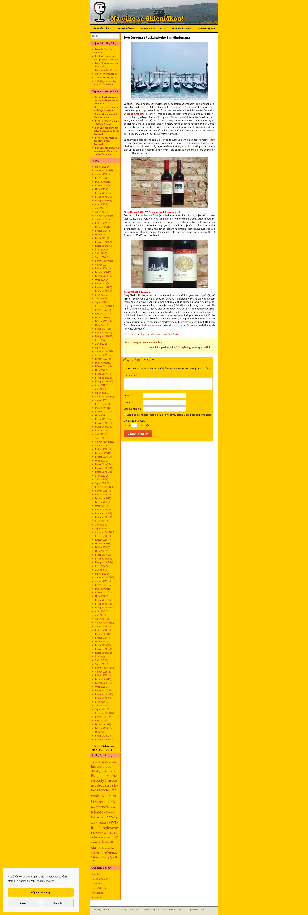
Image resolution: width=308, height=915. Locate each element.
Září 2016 (99, 615)
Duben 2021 (101, 407)
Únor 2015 (100, 686)
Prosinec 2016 (102, 603)
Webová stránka (132, 408)
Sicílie (113, 833)
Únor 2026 (100, 189)
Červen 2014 (101, 716)
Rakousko (105, 822)
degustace (105, 785)
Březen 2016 (101, 637)
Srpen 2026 (100, 166)
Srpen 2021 (100, 392)
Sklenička (100, 113)
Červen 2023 (101, 309)
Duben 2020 (101, 453)
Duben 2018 (101, 543)
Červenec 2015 (102, 667)
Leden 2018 (101, 554)
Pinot (107, 817)
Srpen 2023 (100, 302)
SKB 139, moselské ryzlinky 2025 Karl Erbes (106, 83)
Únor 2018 (100, 551)
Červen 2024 (101, 264)
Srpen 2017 (100, 573)
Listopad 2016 (102, 607)
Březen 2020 (101, 456)
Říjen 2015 (100, 656)
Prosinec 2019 (102, 468)
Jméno (128, 395)
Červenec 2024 (102, 260)
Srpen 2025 (100, 211)
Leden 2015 (101, 690)
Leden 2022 (101, 373)
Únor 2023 (100, 324)
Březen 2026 (101, 185)
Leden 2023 (101, 328)
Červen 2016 (101, 626)
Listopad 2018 (102, 517)
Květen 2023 (101, 313)
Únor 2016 (100, 641)
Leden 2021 (101, 419)
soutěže (110, 837)
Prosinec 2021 (102, 377)
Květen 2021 (101, 404)
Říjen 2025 (100, 204)
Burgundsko (100, 775)
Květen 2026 (101, 177)
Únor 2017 (100, 596)
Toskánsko (173, 334)
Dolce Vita (97, 883)
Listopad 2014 (102, 697)
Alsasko (104, 762)
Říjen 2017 (100, 566)
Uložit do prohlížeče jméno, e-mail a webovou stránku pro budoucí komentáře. (169, 414)
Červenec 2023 (102, 306)
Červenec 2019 (102, 486)
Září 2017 (99, 569)
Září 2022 (99, 343)
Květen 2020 (101, 449)
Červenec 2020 (102, 441)
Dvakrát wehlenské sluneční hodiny (106, 65)
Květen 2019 (101, 494)
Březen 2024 (101, 275)
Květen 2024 (101, 268)
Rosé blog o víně (100, 878)
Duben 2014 (101, 724)
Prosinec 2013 (102, 739)
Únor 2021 (100, 415)
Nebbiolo (112, 807)
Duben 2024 (101, 272)
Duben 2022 (101, 362)
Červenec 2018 (102, 532)
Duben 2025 (101, 227)
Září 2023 (99, 298)
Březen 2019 (101, 502)
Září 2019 (99, 479)
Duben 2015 (101, 679)
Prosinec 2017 (102, 558)
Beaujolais (99, 766)
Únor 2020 (100, 460)
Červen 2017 (101, 581)
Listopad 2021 (102, 381)
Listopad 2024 (102, 245)
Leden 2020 (101, 464)
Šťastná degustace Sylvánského (141, 342)
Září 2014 (99, 705)
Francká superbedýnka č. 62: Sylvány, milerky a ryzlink (181, 347)
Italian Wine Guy (100, 888)
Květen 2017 (101, 584)
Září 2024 (99, 253)
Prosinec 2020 (102, 422)
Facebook (96, 897)
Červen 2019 (101, 490)
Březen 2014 (101, 728)
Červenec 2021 (102, 396)
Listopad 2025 (102, 200)
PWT (96, 822)
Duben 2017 (101, 588)
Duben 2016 (101, 633)
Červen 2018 (101, 536)
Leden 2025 (101, 238)
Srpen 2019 (100, 483)
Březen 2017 (101, 592)
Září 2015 (99, 660)
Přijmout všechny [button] (40, 892)
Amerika (113, 762)
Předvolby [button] (58, 903)
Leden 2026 (101, 193)
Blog (142, 334)
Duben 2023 (101, 317)
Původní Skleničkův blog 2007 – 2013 (103, 748)
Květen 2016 (101, 630)
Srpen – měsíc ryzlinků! (106, 73)
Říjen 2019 (100, 475)
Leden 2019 (101, 509)
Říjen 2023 (100, 294)
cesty (100, 780)
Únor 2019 (100, 505)
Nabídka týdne (206, 28)
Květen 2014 (101, 720)
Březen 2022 (101, 366)
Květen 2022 (101, 358)
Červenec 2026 (102, 170)
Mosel (103, 806)
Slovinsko (102, 837)
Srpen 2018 (100, 528)
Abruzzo (94, 762)
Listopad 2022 (102, 336)
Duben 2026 (101, 181)
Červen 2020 (101, 445)
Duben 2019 (101, 498)
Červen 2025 (101, 219)
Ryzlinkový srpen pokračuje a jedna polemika (106, 58)
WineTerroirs (98, 892)
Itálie (152, 334)
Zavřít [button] (23, 903)
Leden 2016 (101, 645)
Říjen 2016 (100, 611)
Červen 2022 (101, 355)
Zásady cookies (45, 881)
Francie (103, 790)
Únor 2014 (100, 731)
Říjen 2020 (100, 430)
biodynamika (108, 771)
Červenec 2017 (102, 577)
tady (212, 139)
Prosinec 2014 (102, 694)
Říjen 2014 (100, 701)
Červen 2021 (101, 400)
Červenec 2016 (102, 622)
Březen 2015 (101, 682)
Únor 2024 (100, 279)
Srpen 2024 (100, 257)
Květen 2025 (101, 223)
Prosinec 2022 (102, 332)
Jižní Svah (96, 874)
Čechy (105, 857)
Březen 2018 (101, 547)
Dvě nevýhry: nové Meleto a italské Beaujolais (107, 151)
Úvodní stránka (102, 28)
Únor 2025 (100, 234)
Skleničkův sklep (181, 28)
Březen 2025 (101, 230)
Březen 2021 (101, 411)
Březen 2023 (101, 321)
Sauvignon (97, 833)
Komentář (130, 375)
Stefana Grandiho (134, 113)
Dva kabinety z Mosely (106, 70)
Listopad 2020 (102, 426)
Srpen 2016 (100, 618)
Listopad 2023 (102, 290)
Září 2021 (99, 388)
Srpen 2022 (100, 347)
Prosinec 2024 (102, 242)
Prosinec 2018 (102, 513)
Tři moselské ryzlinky (105, 77)
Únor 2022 (100, 370)
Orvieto (112, 812)
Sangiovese (161, 334)
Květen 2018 (101, 539)
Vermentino (99, 853)
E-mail (128, 402)
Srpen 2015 (100, 664)
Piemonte (97, 817)
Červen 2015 (101, 671)
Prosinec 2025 (102, 196)
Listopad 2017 (102, 562)
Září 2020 (99, 434)
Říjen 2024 (100, 249)
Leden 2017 (101, 600)
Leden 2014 (101, 735)
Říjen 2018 (100, 520)
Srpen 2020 (100, 438)
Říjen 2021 (100, 385)
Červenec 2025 (102, 215)
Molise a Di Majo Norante (106, 109)
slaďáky (94, 837)
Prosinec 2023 (102, 287)
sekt (107, 832)
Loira (100, 802)
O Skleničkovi (126, 28)
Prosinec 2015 (102, 649)
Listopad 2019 (102, 471)
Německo (99, 812)
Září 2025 (99, 208)
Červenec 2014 (102, 713)
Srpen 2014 (100, 709)
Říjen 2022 (100, 340)
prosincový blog (198, 142)
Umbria (102, 848)
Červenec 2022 (102, 351)
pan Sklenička (102, 127)
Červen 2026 (101, 174)
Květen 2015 (101, 675)
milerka (107, 802)
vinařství (98, 857)
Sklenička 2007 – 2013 (153, 28)
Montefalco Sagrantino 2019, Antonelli (107, 131)
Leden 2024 (101, 283)
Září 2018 (99, 524)
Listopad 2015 (102, 652)
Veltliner (111, 848)
